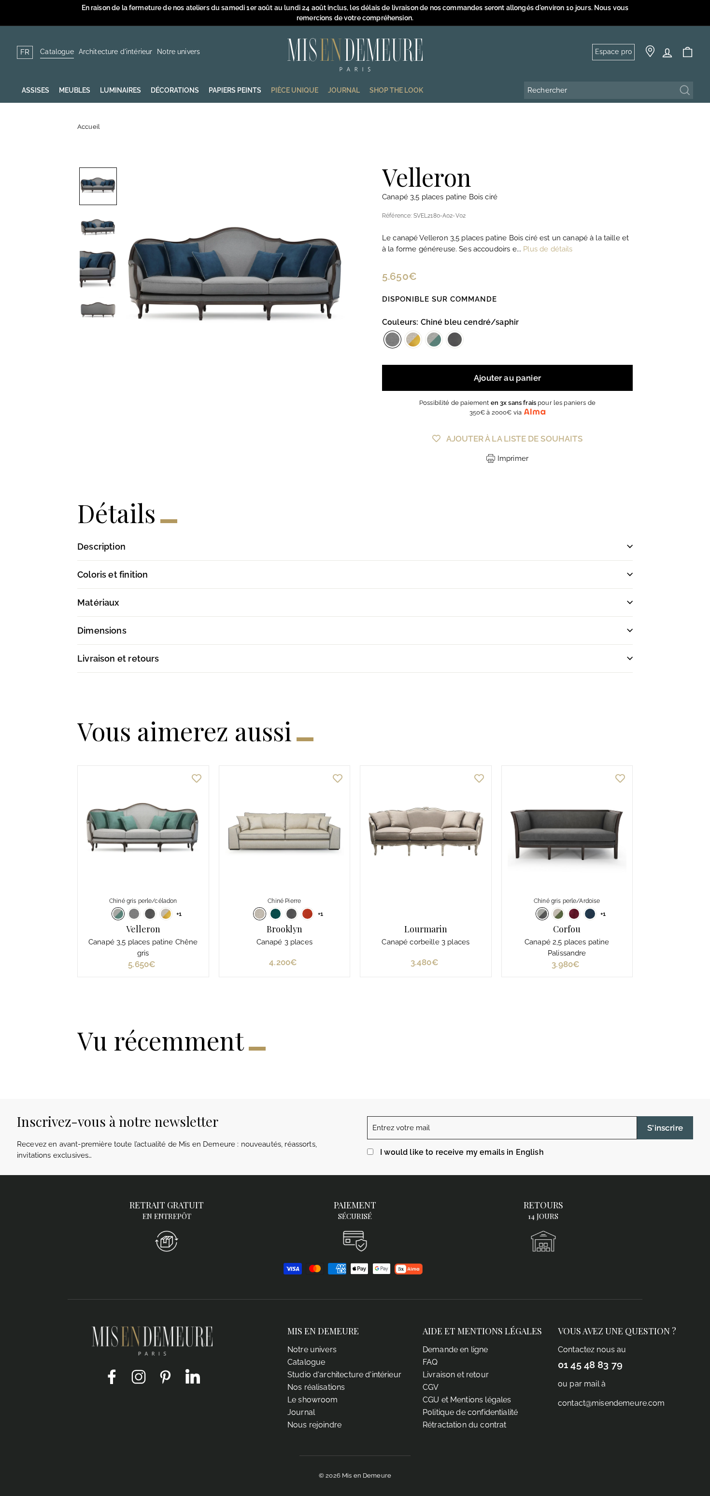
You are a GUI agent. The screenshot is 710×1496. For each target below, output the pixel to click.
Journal (301, 1412)
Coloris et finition (112, 574)
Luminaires (120, 90)
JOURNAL (344, 90)
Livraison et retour (456, 1374)
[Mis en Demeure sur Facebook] (111, 1376)
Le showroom (312, 1399)
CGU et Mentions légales (467, 1399)
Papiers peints (235, 90)
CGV (431, 1387)
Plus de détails (547, 249)
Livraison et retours (118, 658)
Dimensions (102, 630)
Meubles (74, 90)
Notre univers (178, 51)
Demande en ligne (455, 1349)
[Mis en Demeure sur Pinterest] (165, 1376)
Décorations (175, 90)
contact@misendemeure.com (611, 1403)
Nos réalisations (316, 1387)
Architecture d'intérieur (116, 51)
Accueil (88, 126)
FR (24, 52)
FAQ (430, 1362)
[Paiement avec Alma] (409, 1272)
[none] (98, 186)
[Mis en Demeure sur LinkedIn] (192, 1375)
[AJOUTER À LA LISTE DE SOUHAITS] (196, 778)
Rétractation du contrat (464, 1424)
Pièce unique (294, 90)
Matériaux (98, 602)
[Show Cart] (687, 52)
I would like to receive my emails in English (462, 1152)
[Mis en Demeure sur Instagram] (138, 1376)
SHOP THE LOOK (396, 90)
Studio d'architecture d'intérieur (344, 1374)
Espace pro (613, 51)
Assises (35, 90)
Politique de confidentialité (470, 1412)
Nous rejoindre (314, 1424)
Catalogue (56, 51)
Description (101, 546)
